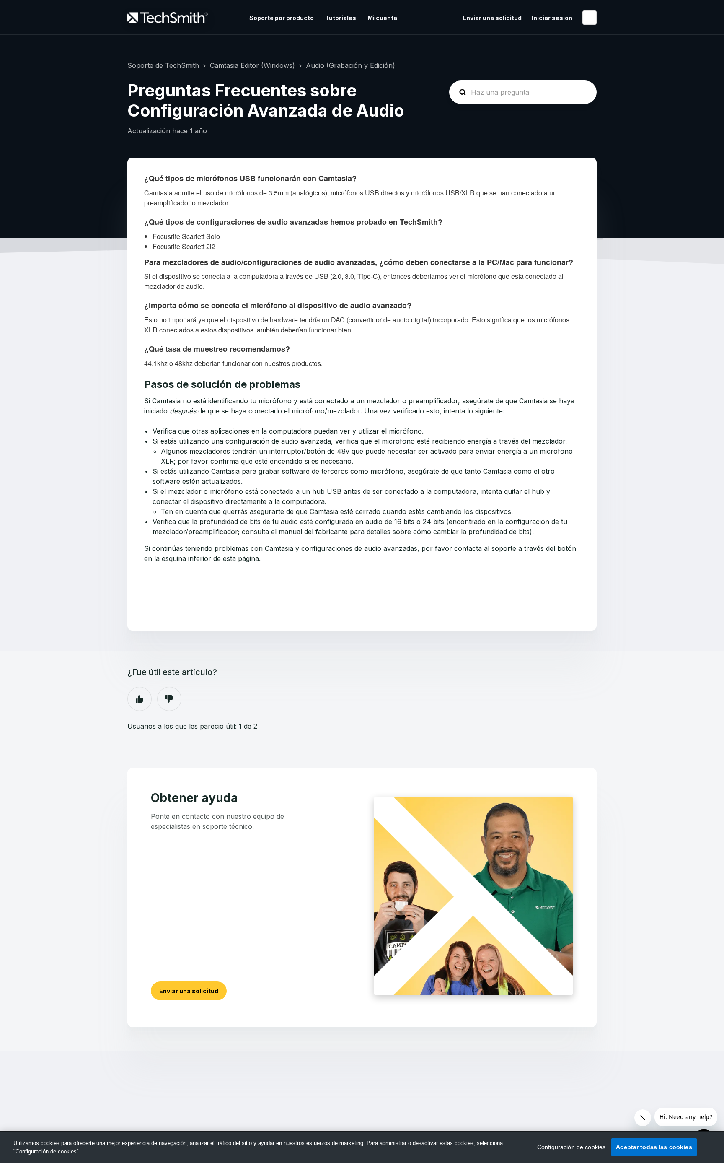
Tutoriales (340, 17)
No (169, 699)
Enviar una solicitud (492, 17)
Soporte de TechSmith (163, 65)
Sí (139, 699)
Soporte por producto (281, 17)
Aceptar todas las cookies (654, 1147)
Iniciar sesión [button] (552, 17)
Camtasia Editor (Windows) (252, 65)
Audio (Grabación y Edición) (350, 65)
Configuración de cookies (571, 1147)
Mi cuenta (382, 17)
